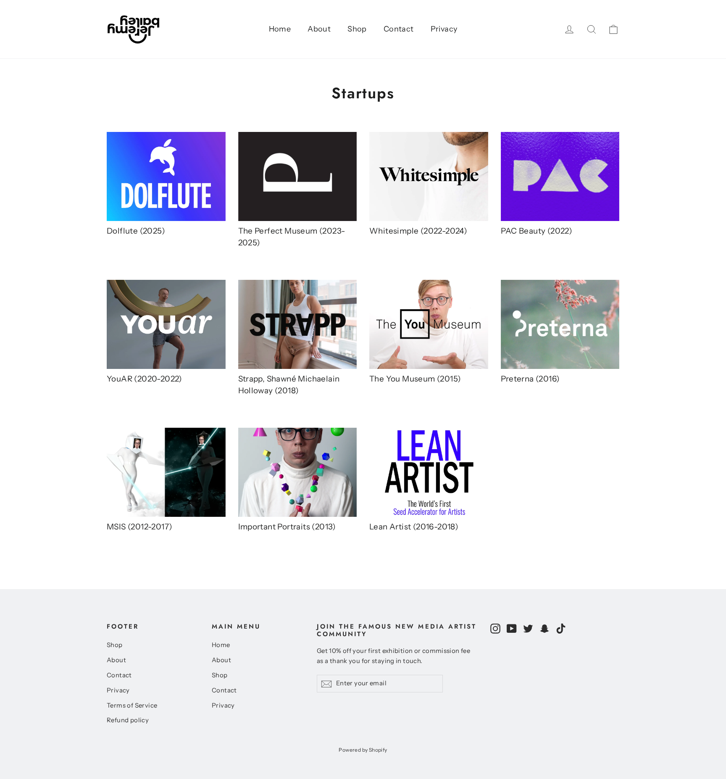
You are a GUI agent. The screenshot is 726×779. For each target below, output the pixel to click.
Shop (357, 29)
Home (280, 29)
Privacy (444, 29)
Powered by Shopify (363, 750)
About (319, 29)
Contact (399, 29)
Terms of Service (132, 705)
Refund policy (128, 720)
